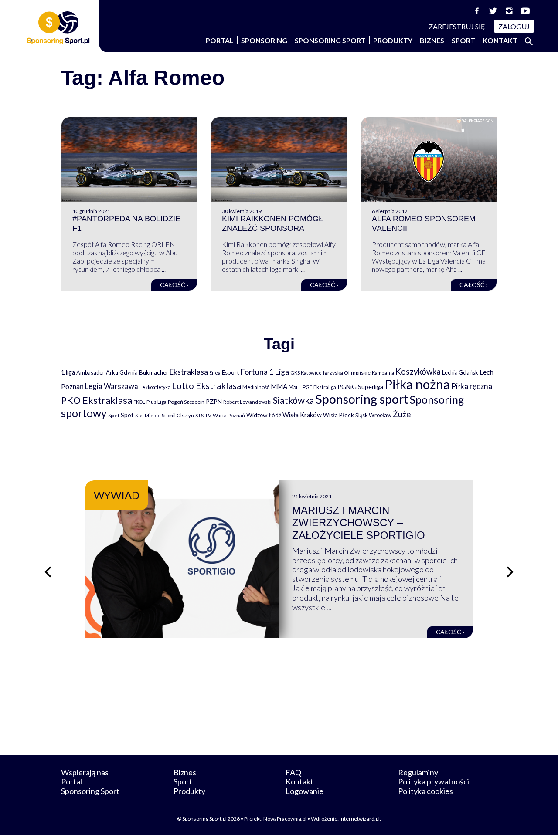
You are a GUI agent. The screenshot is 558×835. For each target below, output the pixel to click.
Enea (215, 372)
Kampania (383, 372)
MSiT (295, 386)
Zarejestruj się (457, 26)
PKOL (139, 402)
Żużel (403, 414)
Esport (230, 372)
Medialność (255, 387)
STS (199, 415)
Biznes (432, 40)
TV (208, 415)
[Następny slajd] (510, 572)
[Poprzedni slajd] (48, 572)
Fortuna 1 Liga (264, 371)
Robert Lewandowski (247, 402)
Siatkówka (293, 400)
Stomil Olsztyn (178, 415)
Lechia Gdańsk (460, 372)
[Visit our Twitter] (493, 11)
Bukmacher (153, 372)
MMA (279, 386)
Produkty (392, 40)
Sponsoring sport (361, 399)
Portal (220, 40)
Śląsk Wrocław (373, 415)
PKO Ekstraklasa (96, 400)
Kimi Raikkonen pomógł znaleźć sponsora (272, 223)
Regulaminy (418, 772)
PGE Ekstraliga (319, 387)
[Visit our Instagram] (509, 11)
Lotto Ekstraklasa (206, 385)
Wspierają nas (85, 772)
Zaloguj (514, 26)
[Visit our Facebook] (477, 11)
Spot (127, 415)
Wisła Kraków (302, 415)
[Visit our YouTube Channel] (525, 11)
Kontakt (500, 40)
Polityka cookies (425, 791)
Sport (463, 40)
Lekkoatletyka (155, 387)
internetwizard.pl (360, 818)
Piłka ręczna (471, 386)
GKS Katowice (306, 372)
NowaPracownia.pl (284, 818)
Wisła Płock (338, 415)
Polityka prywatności (433, 781)
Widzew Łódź (263, 415)
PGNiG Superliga (360, 386)
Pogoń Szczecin (186, 402)
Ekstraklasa (189, 371)
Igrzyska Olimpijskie (347, 372)
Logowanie (304, 791)
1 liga (68, 372)
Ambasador (90, 372)
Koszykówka (418, 371)
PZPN (214, 401)
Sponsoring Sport (330, 40)
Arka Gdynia (122, 372)
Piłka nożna (417, 384)
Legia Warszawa (111, 386)
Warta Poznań (229, 415)
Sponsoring (264, 40)
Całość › (174, 284)
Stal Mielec (147, 415)
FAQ (293, 772)
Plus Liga (156, 402)
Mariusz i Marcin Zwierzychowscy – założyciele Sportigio (358, 522)
